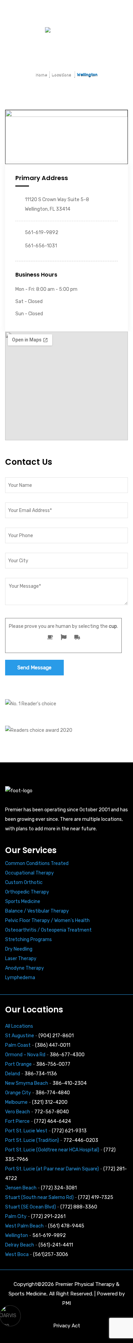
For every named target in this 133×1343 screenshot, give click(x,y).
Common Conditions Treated (37, 863)
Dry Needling (18, 949)
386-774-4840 (52, 1093)
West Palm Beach (24, 1226)
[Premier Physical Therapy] (41, 12)
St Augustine (19, 1036)
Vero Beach (17, 1112)
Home (41, 74)
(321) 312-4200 (50, 1102)
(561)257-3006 (50, 1254)
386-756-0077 (53, 1064)
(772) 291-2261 (48, 1216)
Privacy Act (66, 1326)
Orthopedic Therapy (27, 892)
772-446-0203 (80, 1140)
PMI (66, 1303)
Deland (12, 1074)
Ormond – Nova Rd (25, 1055)
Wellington (16, 1235)
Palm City (16, 1216)
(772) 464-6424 (52, 1121)
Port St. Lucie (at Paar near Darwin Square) (52, 1169)
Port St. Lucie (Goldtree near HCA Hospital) (52, 1150)
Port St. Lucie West (26, 1131)
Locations (62, 74)
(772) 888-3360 (78, 1207)
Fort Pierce (17, 1121)
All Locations (19, 1026)
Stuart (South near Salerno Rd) (39, 1197)
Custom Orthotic (24, 882)
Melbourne (16, 1102)
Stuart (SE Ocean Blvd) (30, 1207)
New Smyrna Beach (26, 1083)
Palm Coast (18, 1045)
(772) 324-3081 (59, 1188)
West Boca (17, 1254)
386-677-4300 (67, 1055)
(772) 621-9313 (69, 1131)
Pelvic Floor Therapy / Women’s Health (47, 920)
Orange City (18, 1093)
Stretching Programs (28, 939)
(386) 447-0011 (52, 1045)
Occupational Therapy (29, 873)
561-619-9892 (49, 1235)
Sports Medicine (22, 901)
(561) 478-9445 (66, 1226)
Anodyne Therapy (24, 968)
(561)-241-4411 (56, 1245)
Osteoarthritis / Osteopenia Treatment (48, 930)
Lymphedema (20, 977)
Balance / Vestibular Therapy (37, 911)
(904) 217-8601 (56, 1036)
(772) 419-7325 (95, 1197)
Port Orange (18, 1064)
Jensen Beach (20, 1188)
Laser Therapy (20, 958)
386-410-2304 (70, 1083)
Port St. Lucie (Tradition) (32, 1140)
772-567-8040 (51, 1112)
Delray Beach (19, 1245)
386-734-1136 (41, 1074)
